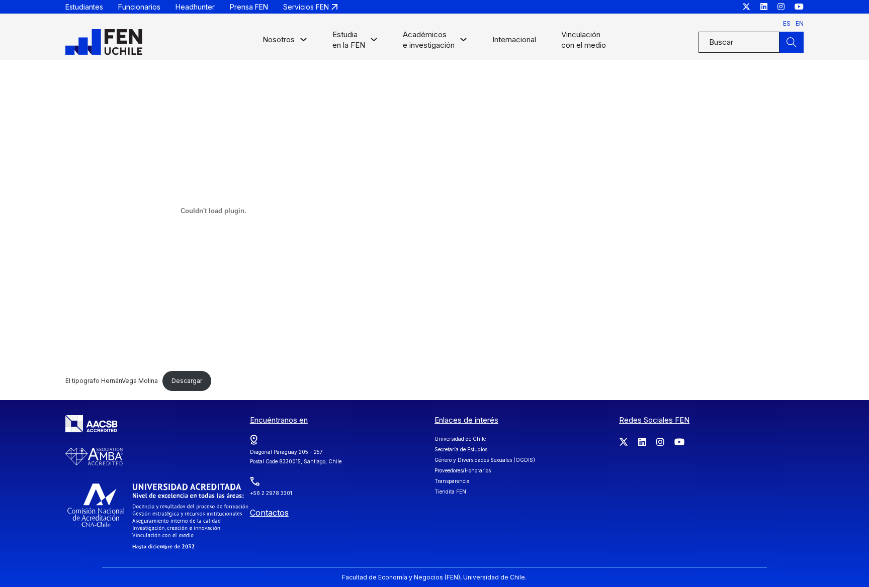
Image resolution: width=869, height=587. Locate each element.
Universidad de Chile (460, 439)
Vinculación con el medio (583, 40)
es (787, 23)
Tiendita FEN (450, 491)
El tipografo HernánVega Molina (111, 380)
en (800, 23)
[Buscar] (791, 42)
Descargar (186, 380)
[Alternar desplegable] (303, 42)
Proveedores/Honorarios (462, 470)
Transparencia (452, 481)
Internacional (514, 39)
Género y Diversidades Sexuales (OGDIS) (484, 460)
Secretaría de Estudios (460, 449)
